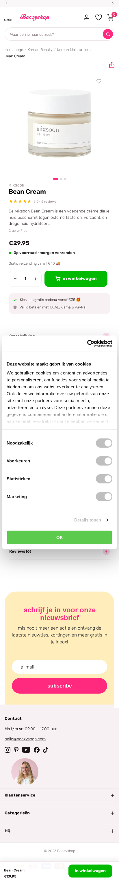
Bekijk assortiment (8, 15)
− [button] (15, 279)
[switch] (104, 460)
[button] (109, 65)
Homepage (14, 50)
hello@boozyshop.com (25, 739)
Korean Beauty (40, 50)
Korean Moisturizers (73, 50)
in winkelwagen (90, 870)
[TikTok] (45, 750)
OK (59, 537)
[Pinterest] (16, 750)
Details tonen (87, 519)
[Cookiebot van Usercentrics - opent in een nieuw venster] (87, 343)
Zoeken (108, 34)
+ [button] (35, 279)
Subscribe (59, 686)
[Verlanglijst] (99, 81)
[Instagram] (7, 750)
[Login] (86, 17)
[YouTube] (26, 750)
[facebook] (37, 750)
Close (59, 795)
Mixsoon (17, 185)
